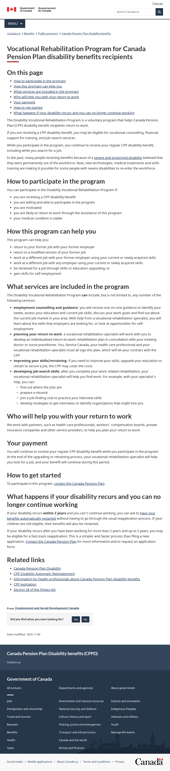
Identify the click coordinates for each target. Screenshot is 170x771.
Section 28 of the (35, 589)
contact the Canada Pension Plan (79, 483)
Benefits (29, 33)
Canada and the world (73, 740)
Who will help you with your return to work (46, 97)
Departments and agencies (76, 688)
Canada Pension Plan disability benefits (86, 33)
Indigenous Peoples (123, 709)
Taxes (10, 748)
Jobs (9, 701)
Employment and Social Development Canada (47, 608)
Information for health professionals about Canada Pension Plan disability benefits (77, 579)
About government (123, 688)
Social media (15, 762)
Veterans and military (124, 717)
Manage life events (123, 732)
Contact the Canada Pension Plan (51, 541)
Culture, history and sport (75, 717)
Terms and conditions (96, 762)
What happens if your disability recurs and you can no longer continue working (74, 113)
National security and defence (77, 709)
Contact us (13, 662)
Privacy (119, 762)
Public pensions (48, 33)
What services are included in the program (46, 91)
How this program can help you (38, 86)
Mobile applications (40, 762)
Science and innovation (125, 701)
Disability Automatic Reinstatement (44, 573)
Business (12, 724)
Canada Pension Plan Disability (37, 568)
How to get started (28, 107)
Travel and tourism (19, 717)
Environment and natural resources (81, 701)
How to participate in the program (40, 81)
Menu (13, 23)
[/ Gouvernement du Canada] (31, 10)
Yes (76, 619)
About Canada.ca (67, 762)
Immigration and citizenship (24, 709)
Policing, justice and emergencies (80, 724)
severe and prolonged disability (118, 157)
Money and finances (71, 748)
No (85, 619)
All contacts (14, 688)
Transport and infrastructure (77, 732)
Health (11, 740)
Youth (115, 724)
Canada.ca (13, 33)
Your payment (24, 102)
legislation (25, 584)
